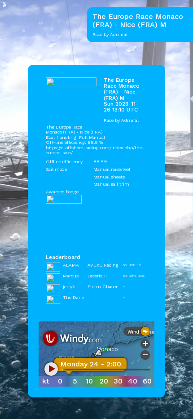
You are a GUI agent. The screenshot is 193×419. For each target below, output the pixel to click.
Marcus (71, 276)
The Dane (73, 297)
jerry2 (69, 287)
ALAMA (71, 265)
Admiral (130, 120)
